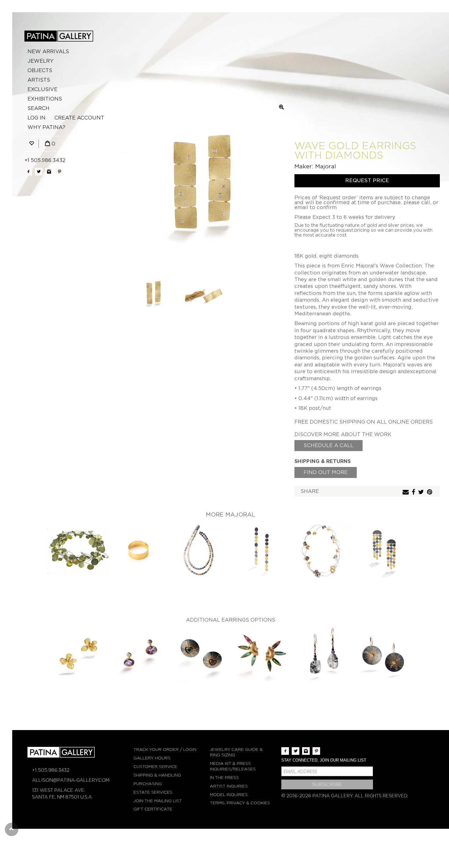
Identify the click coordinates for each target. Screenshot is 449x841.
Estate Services (152, 792)
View (78, 551)
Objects (39, 70)
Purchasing (147, 783)
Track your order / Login (164, 749)
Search (38, 108)
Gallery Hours (151, 758)
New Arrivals (48, 51)
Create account (79, 118)
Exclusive (42, 89)
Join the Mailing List (157, 801)
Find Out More (326, 472)
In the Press (224, 777)
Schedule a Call (328, 445)
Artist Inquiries (229, 786)
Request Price (367, 180)
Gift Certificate (152, 809)
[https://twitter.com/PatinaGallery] (38, 171)
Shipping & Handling (157, 775)
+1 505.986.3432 (44, 160)
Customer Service (155, 766)
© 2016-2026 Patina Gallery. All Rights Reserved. (344, 795)
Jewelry (40, 61)
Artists (38, 80)
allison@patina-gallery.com (70, 780)
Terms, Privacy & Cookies (240, 803)
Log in (36, 118)
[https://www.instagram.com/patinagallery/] (49, 171)
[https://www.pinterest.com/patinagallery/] (59, 171)
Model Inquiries (229, 794)
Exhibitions (44, 99)
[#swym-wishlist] (31, 144)
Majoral (325, 166)
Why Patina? (46, 127)
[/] (58, 36)
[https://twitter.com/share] (421, 492)
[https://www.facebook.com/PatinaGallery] (28, 171)
